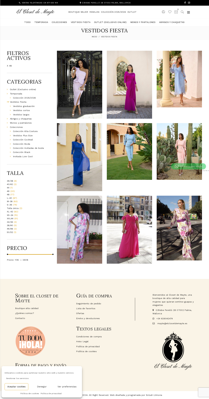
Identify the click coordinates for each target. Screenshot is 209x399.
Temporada (41, 22)
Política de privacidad (51, 393)
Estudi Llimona (154, 395)
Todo (27, 22)
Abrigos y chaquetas (172, 22)
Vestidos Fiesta (81, 22)
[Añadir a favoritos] (98, 55)
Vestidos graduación (24, 106)
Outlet (131, 12)
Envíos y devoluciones (88, 318)
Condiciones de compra (89, 336)
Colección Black (21, 152)
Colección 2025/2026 (113, 12)
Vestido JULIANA (179, 98)
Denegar (42, 386)
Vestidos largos (21, 114)
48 (10, 65)
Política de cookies (30, 393)
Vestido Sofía (179, 171)
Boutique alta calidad (26, 308)
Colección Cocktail (23, 139)
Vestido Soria (79, 254)
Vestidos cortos (21, 110)
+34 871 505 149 (50, 3)
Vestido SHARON (129, 171)
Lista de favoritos (85, 308)
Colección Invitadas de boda (28, 148)
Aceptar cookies (16, 386)
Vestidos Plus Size (23, 135)
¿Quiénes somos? (24, 313)
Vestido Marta (129, 254)
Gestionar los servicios (17, 378)
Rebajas (94, 12)
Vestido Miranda (79, 182)
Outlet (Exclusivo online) (110, 22)
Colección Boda (21, 144)
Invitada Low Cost (23, 156)
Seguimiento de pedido (88, 303)
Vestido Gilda (129, 109)
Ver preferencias (67, 386)
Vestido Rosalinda (179, 251)
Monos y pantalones (142, 22)
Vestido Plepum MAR (79, 109)
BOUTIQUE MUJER (78, 12)
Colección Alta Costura (25, 131)
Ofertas (80, 313)
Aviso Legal (82, 341)
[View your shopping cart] (175, 12)
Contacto (20, 318)
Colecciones (59, 22)
